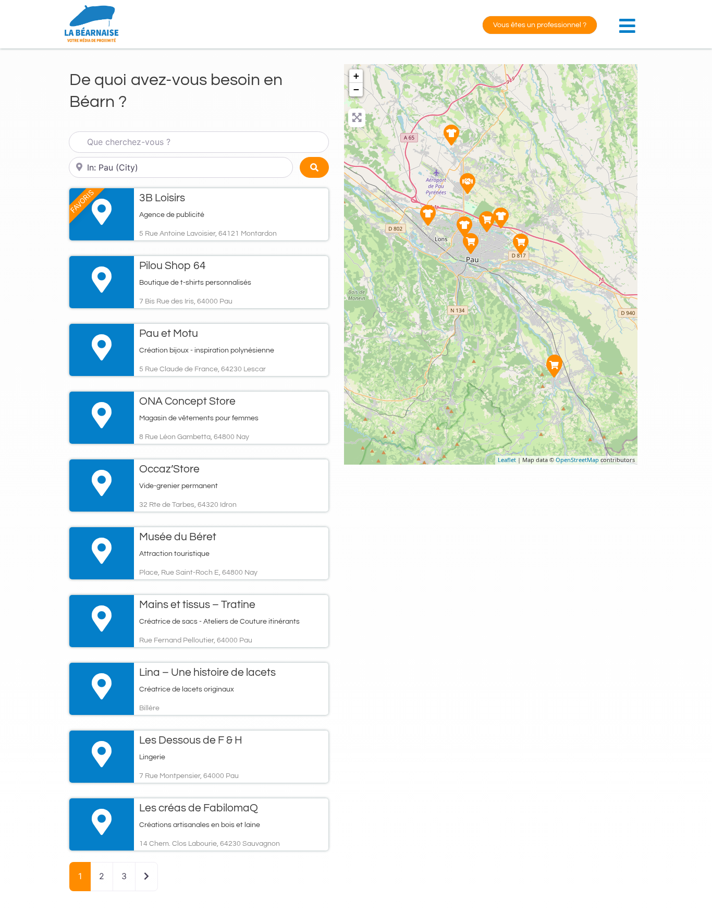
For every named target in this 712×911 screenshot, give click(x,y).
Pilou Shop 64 (172, 265)
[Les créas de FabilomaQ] (451, 135)
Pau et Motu (168, 333)
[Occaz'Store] (521, 244)
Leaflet (507, 460)
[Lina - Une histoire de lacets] (464, 227)
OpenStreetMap (577, 460)
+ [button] (356, 75)
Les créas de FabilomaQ (198, 808)
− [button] (356, 89)
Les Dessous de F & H (190, 740)
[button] (630, 20)
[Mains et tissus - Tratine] (501, 218)
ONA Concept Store (187, 401)
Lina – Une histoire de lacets (207, 672)
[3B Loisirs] (468, 184)
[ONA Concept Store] (554, 367)
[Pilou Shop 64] (487, 222)
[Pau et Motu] (428, 215)
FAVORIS (82, 201)
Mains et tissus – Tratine (197, 604)
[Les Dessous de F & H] (471, 243)
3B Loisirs (162, 197)
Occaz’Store (169, 469)
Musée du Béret (177, 536)
